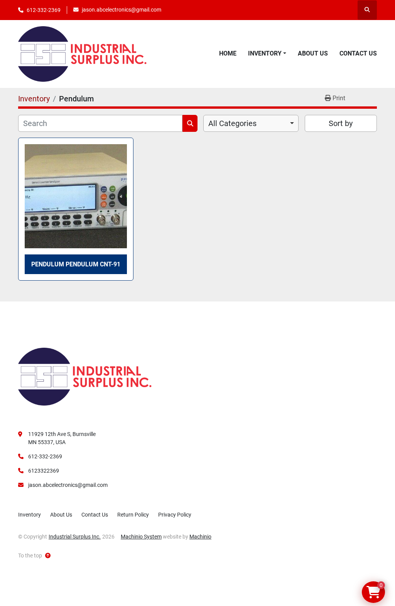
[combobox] (251, 123)
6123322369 (43, 471)
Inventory (265, 53)
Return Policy (133, 515)
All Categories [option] (232, 123)
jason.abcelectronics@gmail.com (121, 10)
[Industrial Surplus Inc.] (85, 376)
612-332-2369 (44, 10)
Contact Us (358, 53)
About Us (313, 53)
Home (227, 53)
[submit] (190, 123)
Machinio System (141, 537)
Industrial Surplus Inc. (75, 537)
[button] (267, 53)
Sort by (341, 123)
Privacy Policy (174, 515)
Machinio (200, 537)
